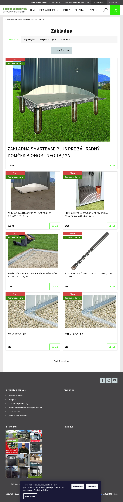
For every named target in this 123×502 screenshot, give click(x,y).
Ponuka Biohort (16, 395)
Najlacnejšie (29, 39)
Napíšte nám (14, 411)
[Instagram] (108, 380)
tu (47, 490)
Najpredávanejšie (48, 39)
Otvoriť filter (61, 50)
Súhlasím (92, 486)
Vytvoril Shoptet (110, 493)
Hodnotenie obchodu (18, 415)
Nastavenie (30, 496)
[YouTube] (114, 380)
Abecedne (65, 39)
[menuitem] (32, 10)
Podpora (12, 399)
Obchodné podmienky (18, 403)
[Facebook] (102, 380)
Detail (112, 165)
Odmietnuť (78, 486)
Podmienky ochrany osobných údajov (25, 407)
